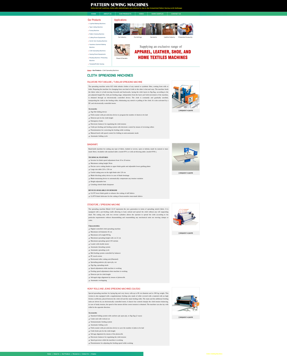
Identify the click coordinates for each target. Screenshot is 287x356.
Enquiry (93, 354)
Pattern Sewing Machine (96, 34)
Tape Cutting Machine (96, 27)
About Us (107, 14)
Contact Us (176, 14)
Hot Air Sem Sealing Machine (98, 41)
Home (93, 14)
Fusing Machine (94, 30)
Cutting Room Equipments (97, 37)
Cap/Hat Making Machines (97, 23)
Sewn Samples (157, 14)
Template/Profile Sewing (96, 64)
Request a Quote (186, 110)
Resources (76, 354)
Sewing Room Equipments (97, 54)
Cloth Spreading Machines (97, 51)
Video (141, 14)
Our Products (125, 14)
